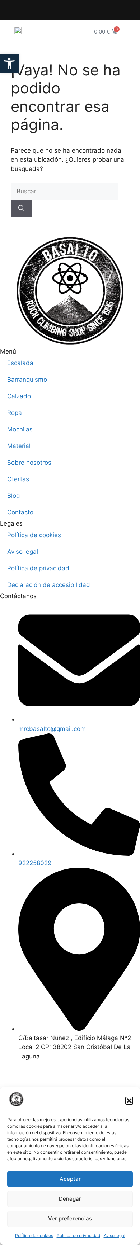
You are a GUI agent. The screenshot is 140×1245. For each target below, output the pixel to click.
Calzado (19, 396)
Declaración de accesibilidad (48, 584)
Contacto (20, 512)
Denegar (70, 1198)
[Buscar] (21, 208)
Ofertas (18, 479)
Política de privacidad (78, 1235)
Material (19, 446)
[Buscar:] (64, 191)
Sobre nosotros (29, 462)
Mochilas (20, 429)
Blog (13, 495)
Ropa (14, 412)
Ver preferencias (70, 1218)
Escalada (20, 363)
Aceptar (70, 1178)
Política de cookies (34, 1235)
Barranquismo (27, 379)
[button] (129, 1100)
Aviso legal (114, 1235)
